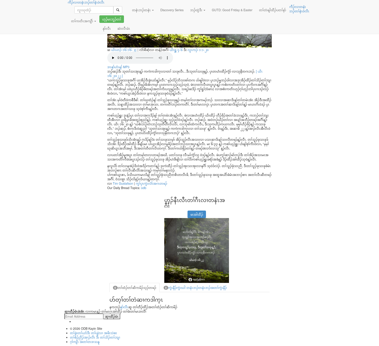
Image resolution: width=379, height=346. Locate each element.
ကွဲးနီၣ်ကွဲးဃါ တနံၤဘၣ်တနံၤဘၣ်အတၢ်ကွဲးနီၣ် (196, 287)
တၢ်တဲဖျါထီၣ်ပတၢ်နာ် (272, 10)
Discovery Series (172, 10)
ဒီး (189, 49)
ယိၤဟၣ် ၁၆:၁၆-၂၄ (124, 49)
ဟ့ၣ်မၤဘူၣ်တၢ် (111, 19)
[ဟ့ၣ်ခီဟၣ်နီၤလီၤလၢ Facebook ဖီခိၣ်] (167, 212)
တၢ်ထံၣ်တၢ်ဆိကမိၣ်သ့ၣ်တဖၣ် (135, 287)
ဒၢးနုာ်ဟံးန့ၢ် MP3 (118, 67)
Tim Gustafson (123, 183)
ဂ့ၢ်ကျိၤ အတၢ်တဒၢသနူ (85, 341)
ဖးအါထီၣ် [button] (196, 214)
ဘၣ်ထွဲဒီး (196, 10)
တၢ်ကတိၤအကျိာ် (82, 21)
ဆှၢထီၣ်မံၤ (111, 316)
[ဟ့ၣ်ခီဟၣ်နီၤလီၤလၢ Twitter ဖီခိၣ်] (178, 212)
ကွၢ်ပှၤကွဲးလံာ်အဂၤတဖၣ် (151, 183)
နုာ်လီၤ (124, 307)
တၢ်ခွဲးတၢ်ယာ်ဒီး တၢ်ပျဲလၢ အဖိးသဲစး (93, 333)
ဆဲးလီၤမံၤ (123, 28)
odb (143, 188)
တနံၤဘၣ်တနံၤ (142, 10)
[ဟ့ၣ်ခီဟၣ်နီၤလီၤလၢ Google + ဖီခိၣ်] (172, 212)
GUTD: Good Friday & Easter (232, 10)
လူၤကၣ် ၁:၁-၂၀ (198, 49)
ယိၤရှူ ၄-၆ (177, 49)
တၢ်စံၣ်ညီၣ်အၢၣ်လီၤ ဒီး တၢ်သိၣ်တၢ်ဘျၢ (95, 337)
